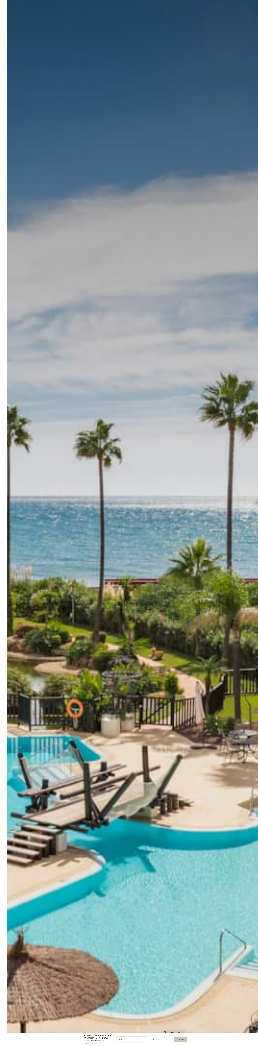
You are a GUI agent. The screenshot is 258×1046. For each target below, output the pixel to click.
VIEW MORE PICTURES (173, 1032)
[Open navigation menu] (3, 3)
